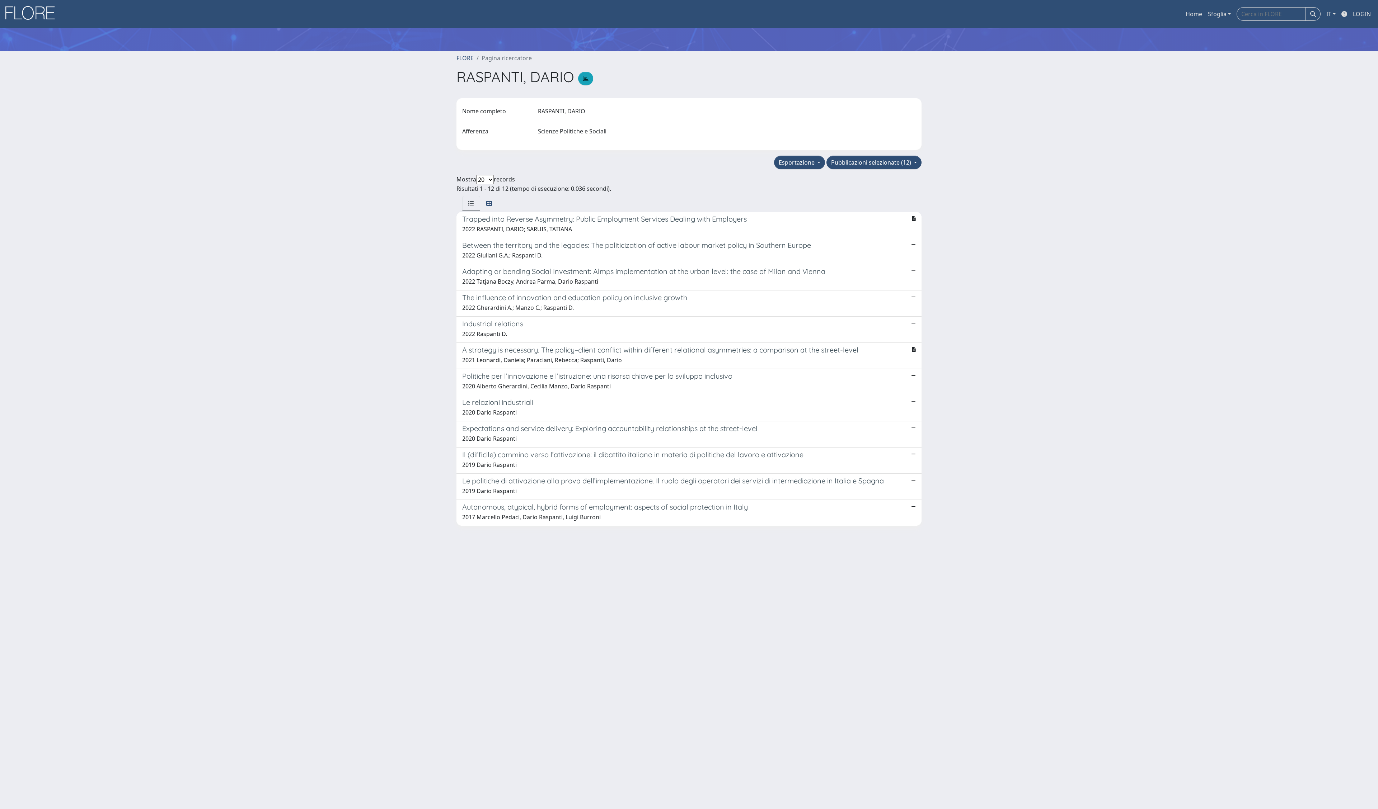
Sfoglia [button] (1217, 14)
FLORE (465, 58)
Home (1194, 14)
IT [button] (1328, 14)
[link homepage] (32, 14)
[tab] (471, 203)
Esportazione (797, 162)
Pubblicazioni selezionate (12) (872, 162)
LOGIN (1362, 14)
